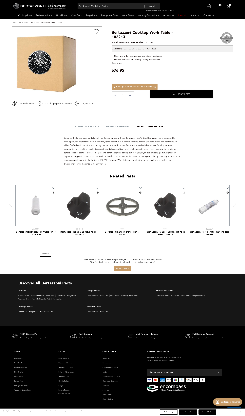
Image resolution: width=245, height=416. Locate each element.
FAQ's (105, 372)
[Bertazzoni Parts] (39, 6)
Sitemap (106, 390)
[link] (53, 187)
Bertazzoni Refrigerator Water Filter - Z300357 (209, 233)
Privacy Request (64, 390)
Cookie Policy (63, 381)
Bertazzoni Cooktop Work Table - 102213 (142, 35)
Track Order (107, 394)
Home (14, 22)
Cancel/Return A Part (110, 367)
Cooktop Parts (25, 15)
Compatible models (87, 127)
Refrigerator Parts (109, 15)
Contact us (107, 363)
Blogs (60, 385)
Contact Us (208, 15)
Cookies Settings (168, 412)
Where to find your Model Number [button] (160, 10)
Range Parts (91, 15)
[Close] (240, 412)
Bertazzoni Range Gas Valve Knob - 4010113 (79, 233)
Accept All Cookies (207, 412)
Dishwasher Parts (44, 15)
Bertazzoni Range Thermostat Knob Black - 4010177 (166, 233)
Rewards (182, 15)
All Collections (24, 23)
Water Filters (128, 15)
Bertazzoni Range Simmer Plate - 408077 (122, 233)
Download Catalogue (110, 381)
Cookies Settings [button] (64, 393)
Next (234, 204)
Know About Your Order (112, 376)
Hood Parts (61, 15)
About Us (195, 15)
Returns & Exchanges (66, 372)
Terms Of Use (63, 376)
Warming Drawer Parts (148, 15)
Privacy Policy (63, 358)
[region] (122, 412)
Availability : (117, 49)
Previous (10, 204)
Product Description (150, 127)
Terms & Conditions (65, 367)
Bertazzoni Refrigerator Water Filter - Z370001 (36, 233)
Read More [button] (117, 63)
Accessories (168, 15)
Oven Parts (76, 15)
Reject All (188, 412)
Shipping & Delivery (117, 127)
